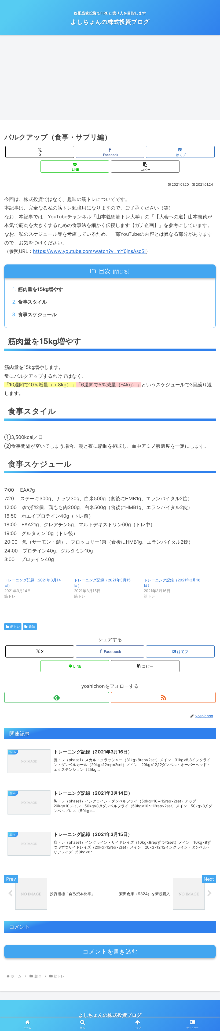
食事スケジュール (37, 314)
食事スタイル (32, 302)
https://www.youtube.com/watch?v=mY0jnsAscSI (89, 251)
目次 (105, 271)
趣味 (32, 627)
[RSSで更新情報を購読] (163, 697)
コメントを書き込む (110, 951)
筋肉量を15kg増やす (40, 289)
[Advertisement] (110, 79)
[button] (145, 166)
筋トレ (15, 627)
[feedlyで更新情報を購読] (56, 697)
